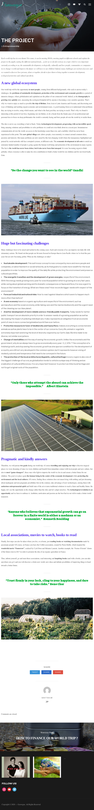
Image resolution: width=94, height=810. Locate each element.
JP (47, 702)
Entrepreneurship (11, 46)
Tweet (35, 672)
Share (46, 672)
